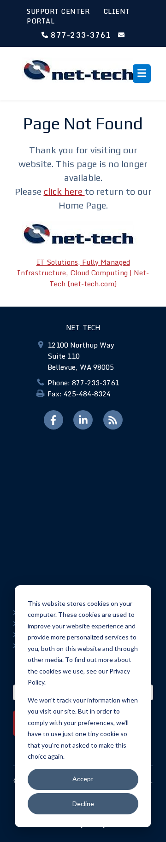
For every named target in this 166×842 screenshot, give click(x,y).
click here (64, 191)
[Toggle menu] (142, 73)
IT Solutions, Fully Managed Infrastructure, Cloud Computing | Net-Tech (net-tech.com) (83, 272)
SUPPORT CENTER (58, 11)
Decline (83, 803)
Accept (83, 779)
